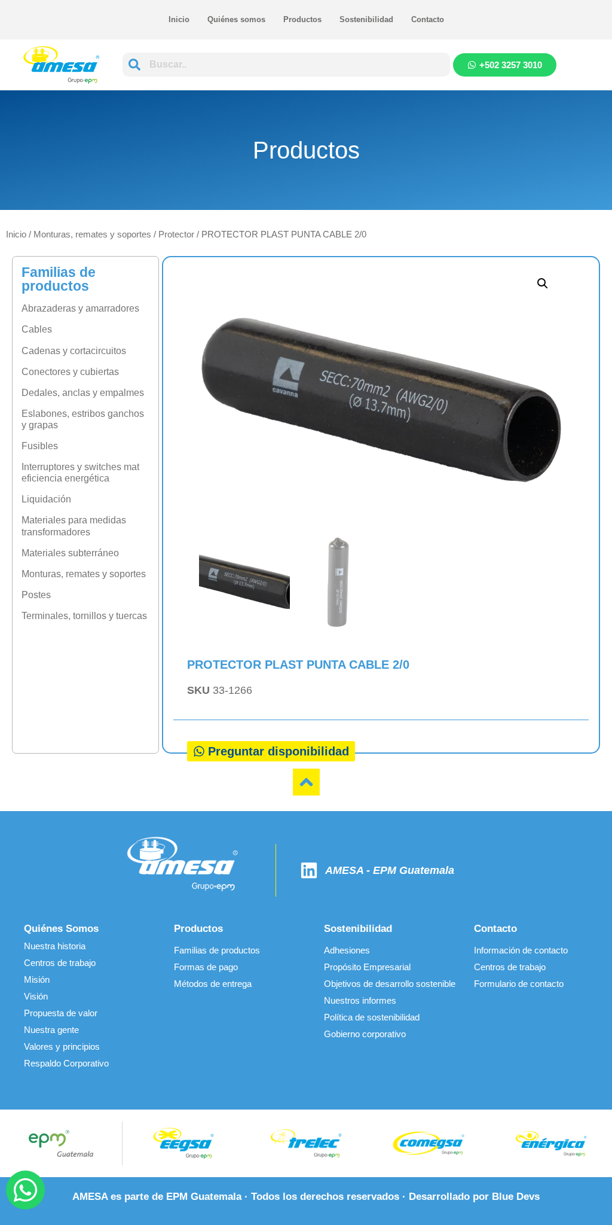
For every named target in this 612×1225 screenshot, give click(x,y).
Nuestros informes (360, 1000)
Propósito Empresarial (367, 967)
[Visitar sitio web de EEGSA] (183, 1143)
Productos (302, 19)
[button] (542, 283)
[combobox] (286, 65)
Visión (36, 996)
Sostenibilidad (366, 19)
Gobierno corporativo (365, 1034)
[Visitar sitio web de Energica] (550, 1143)
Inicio (179, 19)
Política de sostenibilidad (372, 1017)
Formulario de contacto (519, 984)
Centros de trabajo (60, 963)
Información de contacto (521, 950)
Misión (37, 979)
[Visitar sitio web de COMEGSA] (428, 1143)
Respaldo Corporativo (66, 1063)
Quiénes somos (236, 19)
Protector (176, 234)
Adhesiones (347, 950)
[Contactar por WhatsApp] (25, 1190)
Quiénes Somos (61, 928)
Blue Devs (516, 1196)
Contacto (427, 19)
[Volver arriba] (306, 782)
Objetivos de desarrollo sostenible (389, 984)
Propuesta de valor (60, 1013)
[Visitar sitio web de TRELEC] (306, 1144)
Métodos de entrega (213, 984)
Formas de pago (206, 967)
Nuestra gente (51, 1030)
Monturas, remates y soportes (92, 234)
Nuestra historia (54, 946)
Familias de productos (217, 950)
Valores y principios (62, 1046)
